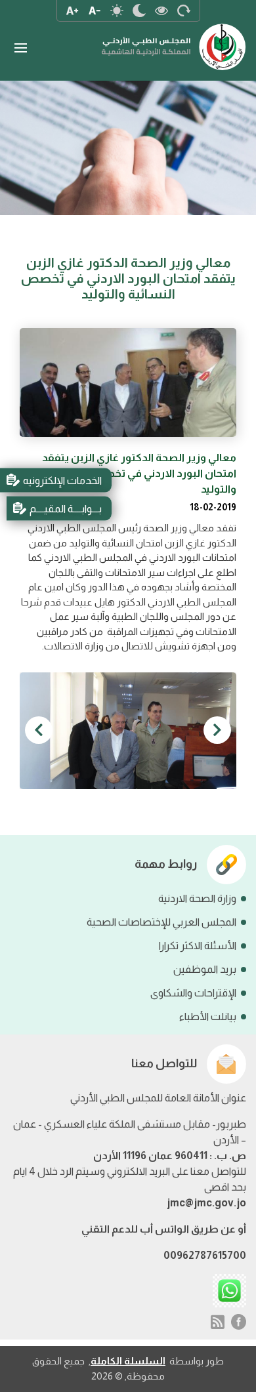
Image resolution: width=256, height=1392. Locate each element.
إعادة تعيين (184, 10)
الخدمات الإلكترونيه (62, 479)
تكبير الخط (72, 10)
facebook (239, 1322)
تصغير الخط (94, 10)
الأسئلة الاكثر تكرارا (197, 945)
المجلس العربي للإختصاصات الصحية (161, 922)
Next (39, 730)
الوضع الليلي (139, 10)
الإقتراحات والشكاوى (193, 992)
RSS (217, 1322)
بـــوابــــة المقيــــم (66, 508)
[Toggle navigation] (20, 48)
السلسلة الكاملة (128, 1360)
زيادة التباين (161, 10)
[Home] (174, 40)
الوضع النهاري (117, 10)
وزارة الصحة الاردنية (197, 898)
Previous (217, 730)
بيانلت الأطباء (207, 1016)
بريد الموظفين (204, 969)
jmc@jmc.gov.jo (206, 1202)
